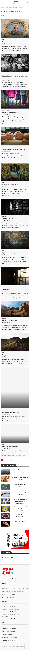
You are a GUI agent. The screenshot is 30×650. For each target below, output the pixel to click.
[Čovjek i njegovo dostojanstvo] (15, 309)
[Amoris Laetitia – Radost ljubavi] (5, 494)
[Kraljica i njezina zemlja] (15, 28)
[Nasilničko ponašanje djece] (15, 99)
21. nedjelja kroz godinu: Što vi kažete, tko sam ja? (20, 500)
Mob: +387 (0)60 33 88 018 (9, 597)
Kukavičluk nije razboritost (10, 412)
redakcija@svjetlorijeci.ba (9, 628)
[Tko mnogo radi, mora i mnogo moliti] (15, 136)
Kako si (20, 470)
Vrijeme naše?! (6, 289)
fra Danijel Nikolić (20, 486)
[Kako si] (5, 472)
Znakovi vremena (7, 218)
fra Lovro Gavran (20, 503)
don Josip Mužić (20, 479)
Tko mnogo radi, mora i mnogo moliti (13, 149)
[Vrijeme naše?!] (15, 276)
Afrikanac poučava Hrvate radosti (20, 507)
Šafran (20, 514)
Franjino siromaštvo (20, 484)
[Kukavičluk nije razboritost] (15, 387)
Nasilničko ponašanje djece (10, 112)
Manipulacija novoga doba (10, 185)
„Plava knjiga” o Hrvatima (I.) (20, 477)
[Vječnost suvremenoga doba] (15, 240)
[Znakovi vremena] (15, 207)
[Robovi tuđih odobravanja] (15, 433)
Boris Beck (20, 510)
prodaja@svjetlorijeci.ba (8, 640)
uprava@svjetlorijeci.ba (8, 631)
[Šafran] (5, 516)
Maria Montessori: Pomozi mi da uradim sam (14, 77)
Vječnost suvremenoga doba (10, 253)
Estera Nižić (20, 494)
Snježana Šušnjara (6, 43)
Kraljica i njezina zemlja (9, 42)
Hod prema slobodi (8, 355)
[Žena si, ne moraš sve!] (5, 524)
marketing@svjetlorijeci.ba (9, 637)
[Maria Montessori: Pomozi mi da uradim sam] (15, 63)
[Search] (27, 2)
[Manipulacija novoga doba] (15, 172)
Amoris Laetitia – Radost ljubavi (20, 492)
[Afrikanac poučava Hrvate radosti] (5, 509)
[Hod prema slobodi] (15, 342)
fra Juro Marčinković (20, 516)
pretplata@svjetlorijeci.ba (9, 634)
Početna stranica (5, 7)
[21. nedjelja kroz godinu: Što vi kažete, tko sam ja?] (5, 501)
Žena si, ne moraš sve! (20, 521)
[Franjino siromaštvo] (5, 487)
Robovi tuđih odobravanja (10, 446)
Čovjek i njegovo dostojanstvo (11, 320)
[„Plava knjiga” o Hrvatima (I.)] (5, 479)
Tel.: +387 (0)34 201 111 (9, 619)
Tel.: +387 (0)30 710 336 (9, 611)
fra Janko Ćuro (20, 472)
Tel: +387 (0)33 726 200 (8, 594)
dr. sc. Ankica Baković (20, 523)
